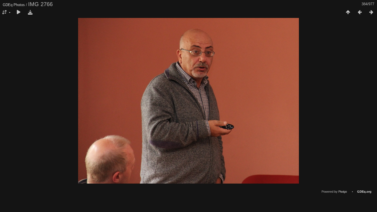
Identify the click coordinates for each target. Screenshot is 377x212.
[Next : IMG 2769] (371, 12)
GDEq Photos (14, 5)
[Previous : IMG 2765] (359, 12)
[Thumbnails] (348, 12)
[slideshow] (18, 12)
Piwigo (342, 191)
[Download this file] (30, 12)
